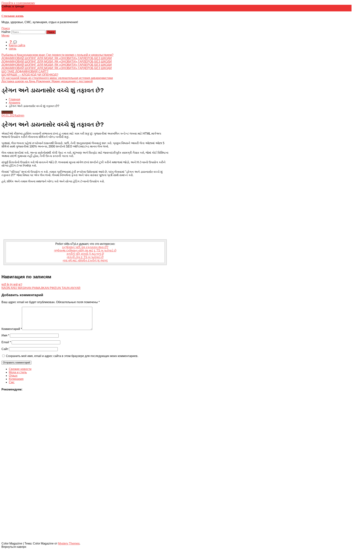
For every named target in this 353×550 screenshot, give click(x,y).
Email (6, 342)
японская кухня (11, 9)
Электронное (31, 9)
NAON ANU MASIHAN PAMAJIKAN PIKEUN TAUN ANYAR (41, 288)
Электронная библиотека (57, 9)
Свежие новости (20, 369)
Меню (5, 35)
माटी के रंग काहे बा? (11, 284)
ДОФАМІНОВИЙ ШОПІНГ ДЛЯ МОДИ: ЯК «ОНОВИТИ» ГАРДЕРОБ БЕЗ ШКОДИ (56, 58)
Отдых (13, 375)
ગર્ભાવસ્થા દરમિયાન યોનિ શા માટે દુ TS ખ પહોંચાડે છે (85, 250)
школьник (81, 9)
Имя (5, 335)
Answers (7, 112)
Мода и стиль (18, 372)
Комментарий (11, 329)
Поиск (5, 28)
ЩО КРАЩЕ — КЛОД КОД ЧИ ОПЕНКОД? (29, 74)
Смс (12, 382)
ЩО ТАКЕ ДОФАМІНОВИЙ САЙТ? (24, 71)
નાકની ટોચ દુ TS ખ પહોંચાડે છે (85, 257)
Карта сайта (17, 45)
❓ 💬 (13, 42)
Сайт (4, 349)
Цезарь (92, 9)
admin (20, 115)
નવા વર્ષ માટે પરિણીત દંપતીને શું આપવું (85, 260)
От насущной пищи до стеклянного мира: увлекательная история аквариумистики (57, 78)
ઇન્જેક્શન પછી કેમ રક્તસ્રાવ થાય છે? (85, 247)
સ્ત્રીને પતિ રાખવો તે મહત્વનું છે (85, 253)
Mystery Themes (69, 543)
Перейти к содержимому (18, 3)
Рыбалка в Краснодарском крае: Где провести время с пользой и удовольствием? (57, 54)
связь (12, 48)
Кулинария (16, 379)
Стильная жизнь (12, 15)
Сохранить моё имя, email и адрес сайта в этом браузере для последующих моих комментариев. (72, 356)
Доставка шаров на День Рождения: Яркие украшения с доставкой (47, 81)
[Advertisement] (85, 212)
